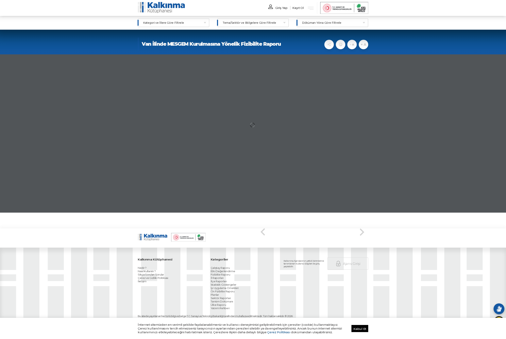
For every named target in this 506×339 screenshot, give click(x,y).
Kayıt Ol (298, 8)
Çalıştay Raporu (220, 267)
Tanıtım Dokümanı (222, 301)
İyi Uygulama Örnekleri (225, 288)
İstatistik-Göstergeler (223, 284)
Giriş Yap (281, 8)
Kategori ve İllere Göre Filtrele (163, 23)
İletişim (142, 281)
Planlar (215, 294)
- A (352, 44)
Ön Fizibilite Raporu (223, 291)
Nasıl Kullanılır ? (147, 271)
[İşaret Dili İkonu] (499, 308)
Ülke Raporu (218, 304)
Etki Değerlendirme (223, 271)
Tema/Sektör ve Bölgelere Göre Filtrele (249, 23)
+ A (363, 44)
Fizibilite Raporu (220, 274)
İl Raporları (217, 277)
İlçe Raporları (219, 281)
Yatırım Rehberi (220, 308)
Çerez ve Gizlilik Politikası (153, 277)
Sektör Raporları (221, 298)
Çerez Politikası (278, 332)
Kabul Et (359, 329)
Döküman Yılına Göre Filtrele (321, 23)
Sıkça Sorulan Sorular (151, 274)
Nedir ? (142, 267)
